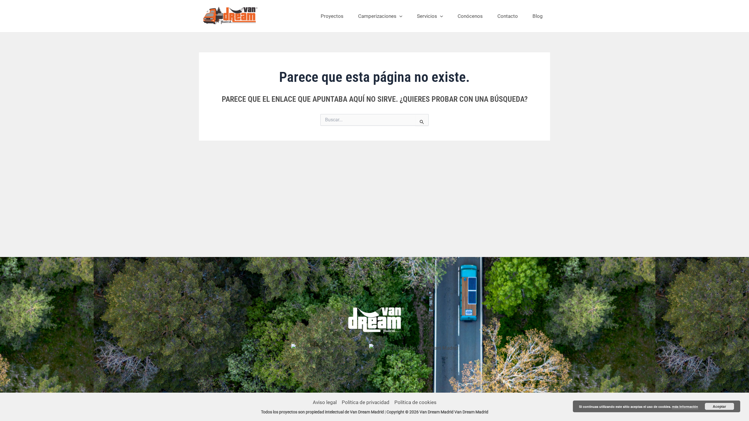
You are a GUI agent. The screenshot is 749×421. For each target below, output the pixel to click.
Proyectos (332, 16)
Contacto (507, 16)
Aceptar (719, 406)
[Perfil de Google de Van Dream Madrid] (413, 348)
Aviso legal (325, 402)
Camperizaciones (377, 16)
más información (685, 406)
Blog (537, 16)
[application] (399, 16)
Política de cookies (415, 402)
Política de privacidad (365, 402)
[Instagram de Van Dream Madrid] (330, 348)
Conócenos (470, 16)
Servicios (427, 16)
